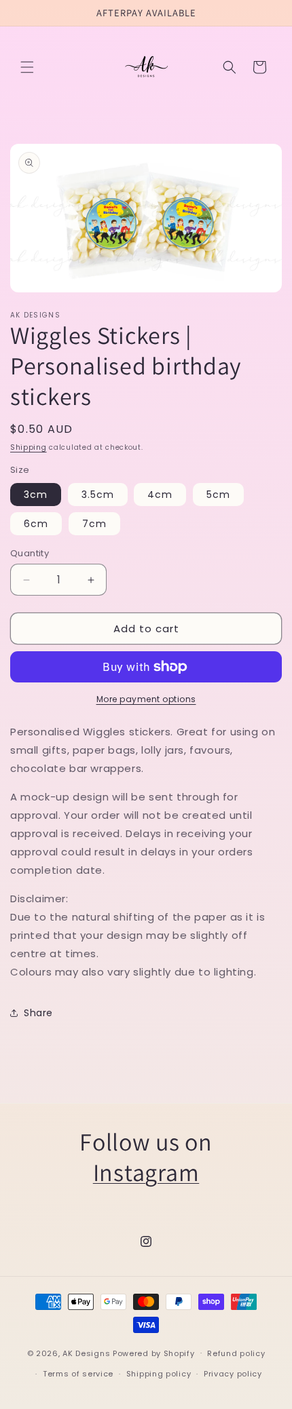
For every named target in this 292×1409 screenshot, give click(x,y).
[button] (27, 67)
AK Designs (86, 1352)
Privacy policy (233, 1373)
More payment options (146, 699)
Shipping (28, 447)
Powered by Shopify (154, 1352)
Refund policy (236, 1353)
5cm (218, 494)
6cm (36, 523)
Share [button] (38, 1013)
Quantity (29, 553)
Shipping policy (158, 1373)
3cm (36, 494)
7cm (94, 523)
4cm (159, 494)
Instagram (146, 1172)
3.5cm (97, 494)
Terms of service (78, 1373)
